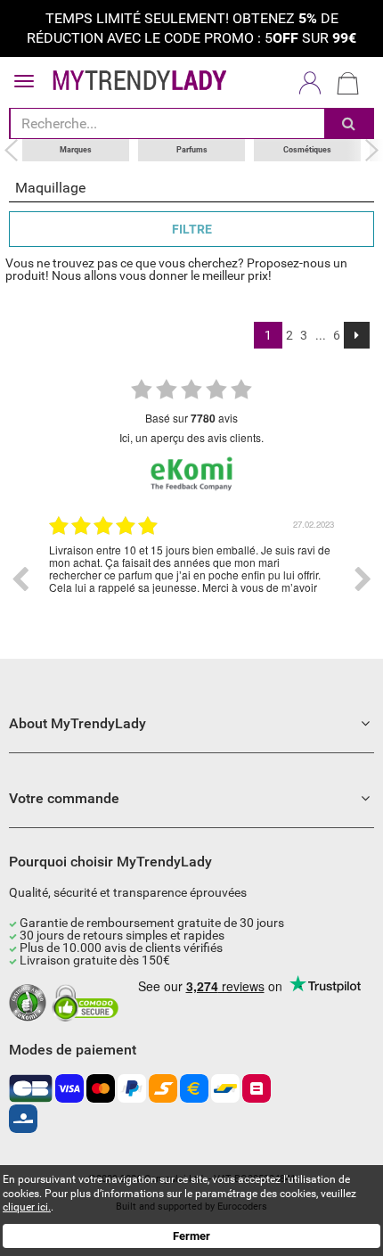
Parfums (192, 149)
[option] (191, 579)
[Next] (357, 335)
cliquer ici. (27, 1207)
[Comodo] (88, 1003)
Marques (76, 149)
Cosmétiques (307, 149)
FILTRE (192, 229)
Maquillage (50, 187)
